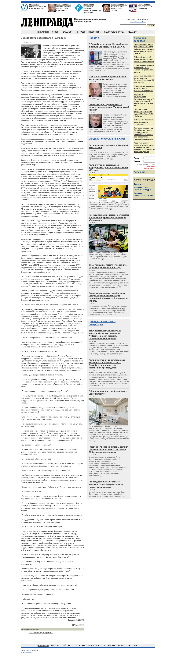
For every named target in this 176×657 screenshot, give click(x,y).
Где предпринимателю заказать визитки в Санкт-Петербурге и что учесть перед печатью (106, 484)
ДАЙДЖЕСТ (68, 32)
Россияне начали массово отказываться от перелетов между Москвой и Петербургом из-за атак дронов (144, 147)
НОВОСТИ (55, 32)
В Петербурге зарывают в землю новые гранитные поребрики (144, 88)
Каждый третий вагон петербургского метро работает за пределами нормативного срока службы (144, 49)
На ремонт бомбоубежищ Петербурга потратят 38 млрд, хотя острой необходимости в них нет (144, 100)
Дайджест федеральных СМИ (107, 138)
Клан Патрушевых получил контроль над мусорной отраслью (63, 7)
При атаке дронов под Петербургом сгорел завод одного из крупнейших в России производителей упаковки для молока (143, 133)
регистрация (151, 166)
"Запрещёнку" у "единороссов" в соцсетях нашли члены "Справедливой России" (109, 107)
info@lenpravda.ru (138, 22)
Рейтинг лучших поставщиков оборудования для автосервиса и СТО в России (108, 167)
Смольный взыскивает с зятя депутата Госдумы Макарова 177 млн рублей (144, 79)
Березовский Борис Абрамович (41, 633)
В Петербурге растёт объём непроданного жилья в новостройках (144, 59)
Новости (94, 38)
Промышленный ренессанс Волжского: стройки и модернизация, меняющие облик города (109, 217)
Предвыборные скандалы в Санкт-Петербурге (145, 6)
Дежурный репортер (140, 39)
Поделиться (79, 625)
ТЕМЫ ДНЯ (43, 32)
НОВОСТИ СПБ (95, 32)
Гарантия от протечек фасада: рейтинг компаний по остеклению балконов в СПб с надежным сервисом (108, 449)
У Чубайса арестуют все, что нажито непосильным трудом (119, 7)
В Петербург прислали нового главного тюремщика (143, 122)
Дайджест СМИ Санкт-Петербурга (102, 323)
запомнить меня (142, 164)
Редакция (139, 172)
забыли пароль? (149, 168)
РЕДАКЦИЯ (132, 32)
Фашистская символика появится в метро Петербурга (37, 6)
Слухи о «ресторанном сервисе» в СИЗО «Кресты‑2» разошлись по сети (144, 68)
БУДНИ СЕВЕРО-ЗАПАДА (115, 32)
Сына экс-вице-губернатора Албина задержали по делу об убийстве (143, 112)
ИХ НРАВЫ (80, 32)
